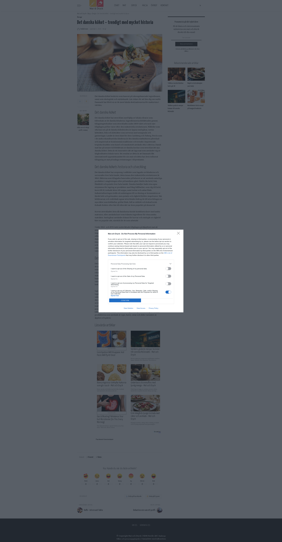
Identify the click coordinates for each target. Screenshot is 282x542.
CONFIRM (125, 300)
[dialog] (141, 271)
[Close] (179, 234)
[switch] (168, 268)
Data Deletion (128, 308)
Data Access (141, 308)
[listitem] (141, 264)
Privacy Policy (153, 308)
